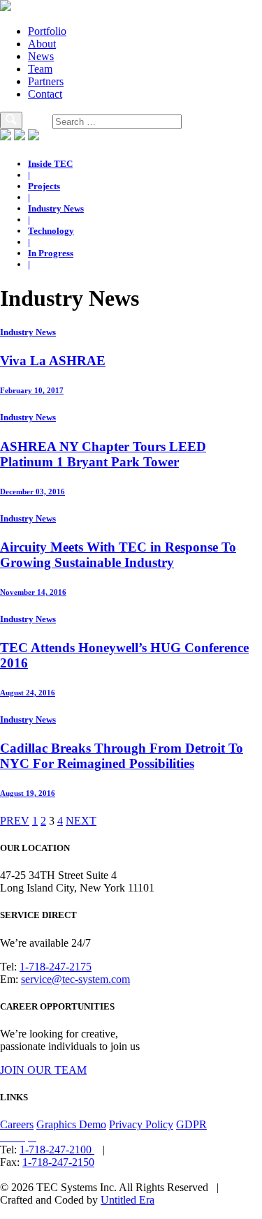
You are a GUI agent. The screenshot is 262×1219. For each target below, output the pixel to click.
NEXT (81, 821)
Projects (44, 186)
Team (40, 69)
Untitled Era (127, 1200)
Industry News (56, 208)
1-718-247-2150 (58, 1162)
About (42, 44)
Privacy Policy (141, 1124)
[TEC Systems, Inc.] (5, 7)
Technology (51, 231)
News (41, 56)
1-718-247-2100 (57, 1149)
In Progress (50, 253)
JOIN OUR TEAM (43, 1070)
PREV (14, 821)
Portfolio (47, 31)
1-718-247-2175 (56, 967)
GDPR (191, 1124)
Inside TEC (50, 163)
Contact (45, 94)
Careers (17, 1124)
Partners (46, 81)
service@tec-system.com (75, 979)
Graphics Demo (71, 1124)
